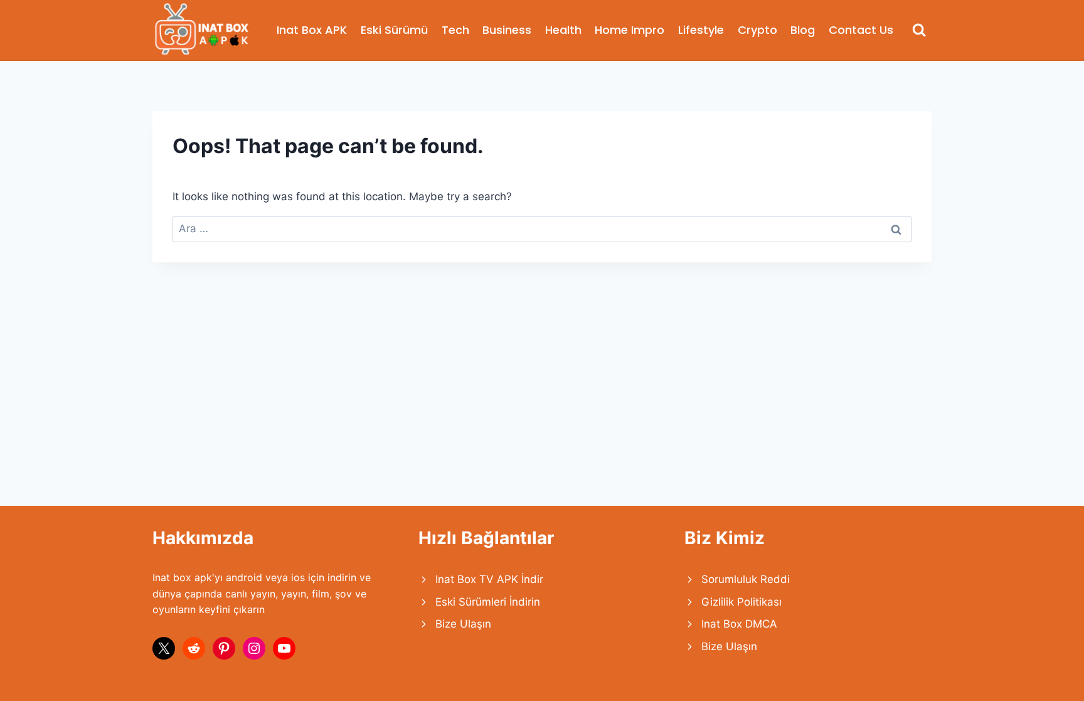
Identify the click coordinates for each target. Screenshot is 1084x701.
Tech (455, 30)
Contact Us (861, 30)
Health (563, 30)
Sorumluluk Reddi (745, 579)
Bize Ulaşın (463, 624)
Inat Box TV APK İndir (489, 579)
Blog (802, 30)
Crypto (757, 30)
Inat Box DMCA (739, 624)
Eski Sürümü (394, 30)
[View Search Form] (919, 30)
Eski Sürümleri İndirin (487, 602)
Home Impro (629, 30)
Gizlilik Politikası (741, 602)
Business (506, 30)
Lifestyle (701, 30)
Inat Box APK (312, 30)
